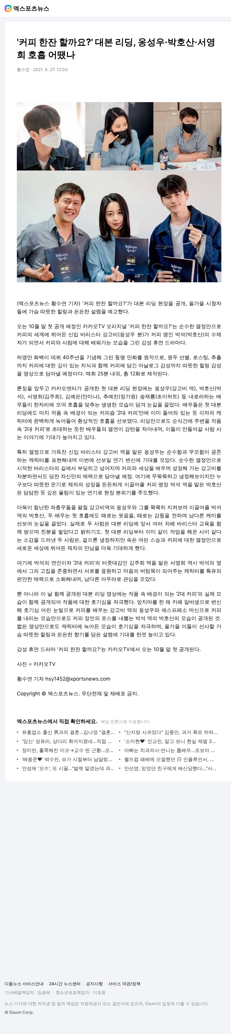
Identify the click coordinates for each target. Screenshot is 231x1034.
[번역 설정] (191, 86)
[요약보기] (167, 86)
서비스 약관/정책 (124, 983)
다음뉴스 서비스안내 (24, 983)
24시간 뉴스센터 (65, 983)
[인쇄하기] (215, 86)
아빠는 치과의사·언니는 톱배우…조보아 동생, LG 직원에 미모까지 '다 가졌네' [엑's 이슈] (171, 750)
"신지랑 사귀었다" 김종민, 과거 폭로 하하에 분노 (171, 732)
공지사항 (94, 983)
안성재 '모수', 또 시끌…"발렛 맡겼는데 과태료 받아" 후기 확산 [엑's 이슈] (69, 768)
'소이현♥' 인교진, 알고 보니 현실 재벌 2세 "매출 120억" (171, 741)
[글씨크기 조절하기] (203, 86)
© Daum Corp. (19, 1012)
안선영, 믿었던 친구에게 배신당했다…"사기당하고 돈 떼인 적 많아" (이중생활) (171, 768)
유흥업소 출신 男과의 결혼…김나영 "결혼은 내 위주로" (69, 732)
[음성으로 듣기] (179, 86)
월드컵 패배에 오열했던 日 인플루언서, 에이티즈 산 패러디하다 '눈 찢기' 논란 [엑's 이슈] (171, 759)
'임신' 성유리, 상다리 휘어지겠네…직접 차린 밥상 (69, 741)
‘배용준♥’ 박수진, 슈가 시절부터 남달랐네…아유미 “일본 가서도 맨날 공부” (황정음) (69, 759)
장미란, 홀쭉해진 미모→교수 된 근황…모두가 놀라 (69, 750)
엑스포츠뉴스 (31, 8)
